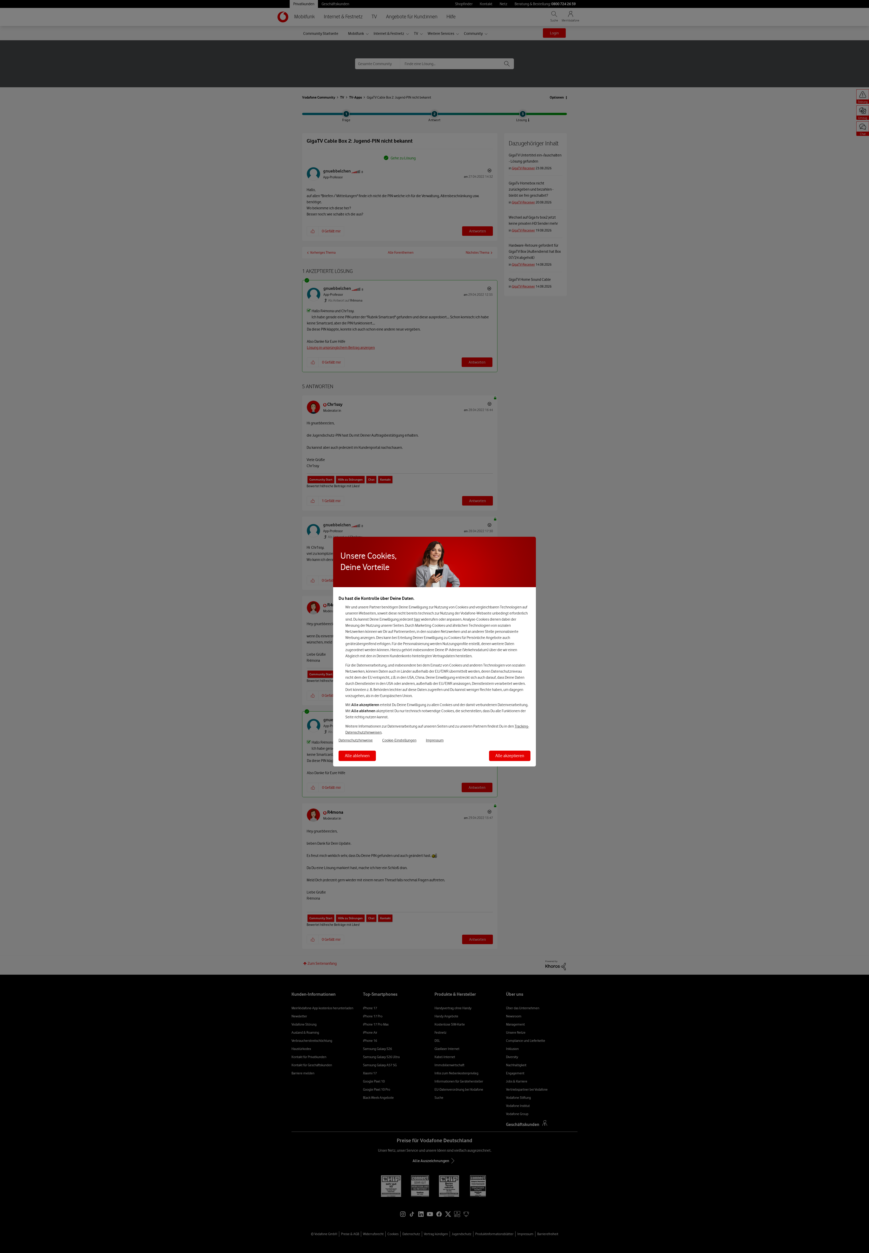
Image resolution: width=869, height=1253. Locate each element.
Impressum (435, 740)
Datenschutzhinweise (356, 740)
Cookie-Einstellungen (399, 740)
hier (417, 619)
